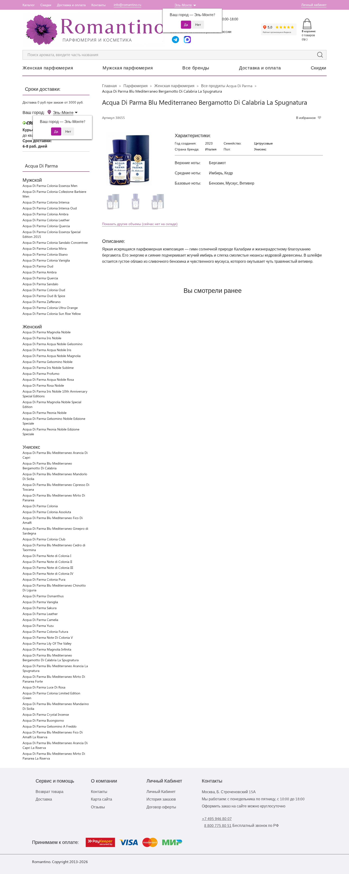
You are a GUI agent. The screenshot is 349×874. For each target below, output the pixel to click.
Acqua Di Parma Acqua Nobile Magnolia (51, 355)
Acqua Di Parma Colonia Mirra (44, 248)
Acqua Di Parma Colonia (40, 506)
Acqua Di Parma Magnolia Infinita (47, 649)
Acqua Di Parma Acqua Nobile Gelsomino (52, 344)
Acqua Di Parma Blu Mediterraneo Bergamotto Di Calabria (47, 465)
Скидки (45, 5)
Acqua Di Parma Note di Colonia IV (48, 573)
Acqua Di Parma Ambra (40, 272)
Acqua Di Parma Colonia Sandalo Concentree (55, 242)
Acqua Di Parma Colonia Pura (44, 579)
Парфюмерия (135, 85)
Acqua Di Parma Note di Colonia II (47, 561)
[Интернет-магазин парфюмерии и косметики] (94, 30)
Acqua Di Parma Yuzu (38, 625)
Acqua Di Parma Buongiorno (43, 720)
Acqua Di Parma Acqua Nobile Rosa (48, 379)
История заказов (161, 799)
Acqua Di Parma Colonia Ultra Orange (50, 307)
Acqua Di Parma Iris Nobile (42, 338)
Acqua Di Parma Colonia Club (44, 539)
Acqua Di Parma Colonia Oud (44, 290)
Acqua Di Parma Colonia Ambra (45, 214)
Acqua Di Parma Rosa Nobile (43, 385)
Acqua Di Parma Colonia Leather (46, 220)
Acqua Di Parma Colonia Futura (45, 631)
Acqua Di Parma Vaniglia (40, 602)
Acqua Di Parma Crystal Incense (46, 714)
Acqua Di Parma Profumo (41, 373)
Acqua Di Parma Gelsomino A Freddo (49, 726)
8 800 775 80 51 (217, 825)
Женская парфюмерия (48, 67)
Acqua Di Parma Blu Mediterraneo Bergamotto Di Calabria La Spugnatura (51, 657)
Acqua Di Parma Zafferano (42, 301)
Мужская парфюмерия (128, 67)
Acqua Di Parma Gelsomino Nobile (47, 361)
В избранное (306, 117)
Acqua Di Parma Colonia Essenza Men (50, 185)
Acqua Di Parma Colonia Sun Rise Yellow (52, 313)
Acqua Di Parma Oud (38, 266)
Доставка (44, 799)
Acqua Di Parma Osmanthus (43, 596)
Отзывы (98, 806)
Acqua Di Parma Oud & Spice (44, 296)
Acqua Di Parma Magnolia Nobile (47, 332)
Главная (109, 85)
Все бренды (195, 67)
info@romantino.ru (127, 4)
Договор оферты (161, 806)
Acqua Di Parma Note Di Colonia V (48, 637)
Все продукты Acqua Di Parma (226, 85)
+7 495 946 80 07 (217, 818)
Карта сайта (101, 799)
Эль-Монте (183, 5)
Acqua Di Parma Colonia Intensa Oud (50, 208)
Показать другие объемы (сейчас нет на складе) (140, 224)
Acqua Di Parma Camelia (40, 619)
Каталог (29, 5)
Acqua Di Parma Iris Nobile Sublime (48, 367)
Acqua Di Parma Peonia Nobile (44, 412)
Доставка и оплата (71, 5)
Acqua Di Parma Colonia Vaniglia (46, 260)
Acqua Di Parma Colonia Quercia (46, 226)
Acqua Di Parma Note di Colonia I (47, 555)
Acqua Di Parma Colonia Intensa (46, 202)
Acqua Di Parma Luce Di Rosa (44, 687)
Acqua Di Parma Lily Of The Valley (47, 643)
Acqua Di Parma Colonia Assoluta (47, 512)
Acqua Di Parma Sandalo (40, 284)
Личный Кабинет (160, 791)
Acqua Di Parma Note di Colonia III (48, 567)
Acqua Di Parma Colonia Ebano (45, 254)
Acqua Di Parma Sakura (40, 608)
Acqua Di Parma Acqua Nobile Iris (47, 350)
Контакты (98, 5)
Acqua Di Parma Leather (40, 613)
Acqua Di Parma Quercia (40, 278)
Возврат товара (49, 791)
